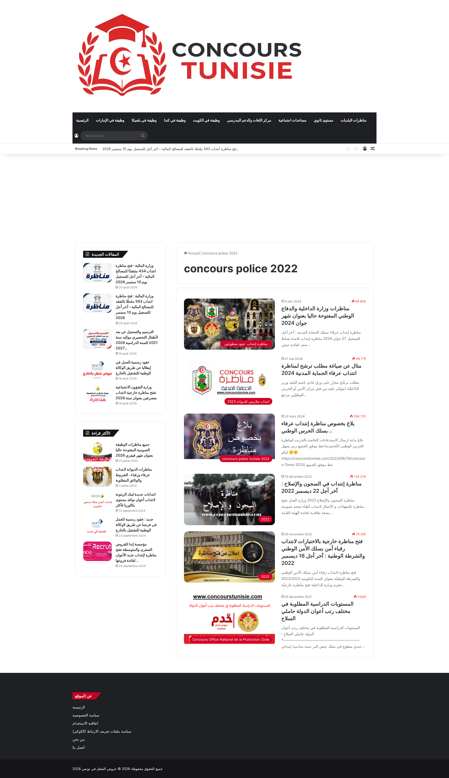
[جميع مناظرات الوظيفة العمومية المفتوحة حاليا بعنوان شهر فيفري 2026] (97, 451)
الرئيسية (82, 120)
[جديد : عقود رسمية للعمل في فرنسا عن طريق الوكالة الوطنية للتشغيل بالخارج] (97, 526)
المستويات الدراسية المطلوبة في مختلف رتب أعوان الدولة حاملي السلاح (317, 611)
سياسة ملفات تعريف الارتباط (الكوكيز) (101, 731)
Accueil (193, 253)
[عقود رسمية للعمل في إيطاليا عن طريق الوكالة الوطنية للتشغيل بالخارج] (97, 369)
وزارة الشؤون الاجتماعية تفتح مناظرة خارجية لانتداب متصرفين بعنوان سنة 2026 (136, 392)
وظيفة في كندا (175, 120)
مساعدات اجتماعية (293, 120)
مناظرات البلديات (354, 120)
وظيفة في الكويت (206, 120)
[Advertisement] (224, 195)
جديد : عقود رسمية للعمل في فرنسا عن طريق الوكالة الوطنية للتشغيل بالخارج (136, 524)
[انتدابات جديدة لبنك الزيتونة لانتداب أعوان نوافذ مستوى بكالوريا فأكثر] (97, 501)
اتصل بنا (78, 747)
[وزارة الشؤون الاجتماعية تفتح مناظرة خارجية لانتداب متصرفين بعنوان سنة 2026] (97, 394)
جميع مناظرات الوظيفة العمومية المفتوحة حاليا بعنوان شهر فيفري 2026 (134, 449)
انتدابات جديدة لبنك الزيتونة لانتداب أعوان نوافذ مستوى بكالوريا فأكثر (136, 499)
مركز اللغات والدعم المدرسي (249, 120)
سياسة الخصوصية (86, 715)
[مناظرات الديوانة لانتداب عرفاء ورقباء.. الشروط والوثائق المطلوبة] (97, 476)
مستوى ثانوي (323, 120)
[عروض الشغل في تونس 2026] (190, 56)
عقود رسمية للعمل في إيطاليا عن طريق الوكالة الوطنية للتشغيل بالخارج (133, 367)
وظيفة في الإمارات (110, 120)
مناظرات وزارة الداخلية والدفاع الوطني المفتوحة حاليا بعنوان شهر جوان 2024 (317, 315)
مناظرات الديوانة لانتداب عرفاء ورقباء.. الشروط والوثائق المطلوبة (134, 474)
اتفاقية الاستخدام (85, 723)
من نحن (78, 739)
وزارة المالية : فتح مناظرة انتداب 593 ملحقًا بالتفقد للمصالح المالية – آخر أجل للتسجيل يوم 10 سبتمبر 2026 (180, 149)
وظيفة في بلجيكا (144, 120)
